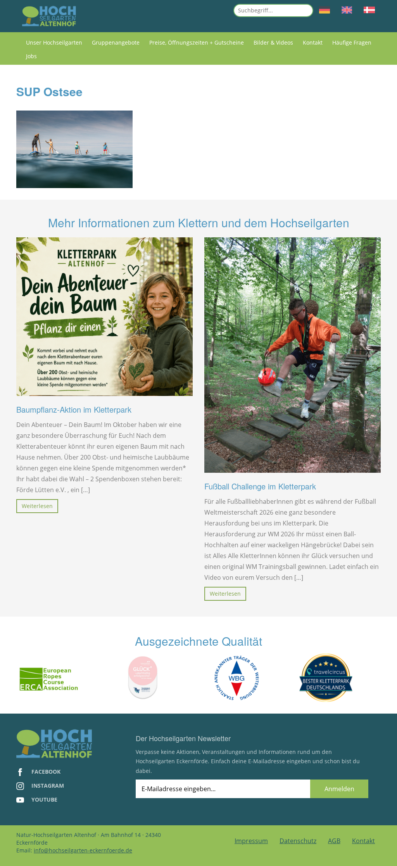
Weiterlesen (37, 506)
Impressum (251, 841)
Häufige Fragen (351, 42)
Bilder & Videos (273, 42)
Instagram (47, 785)
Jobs (31, 56)
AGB (334, 841)
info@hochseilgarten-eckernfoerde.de (83, 850)
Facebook (45, 771)
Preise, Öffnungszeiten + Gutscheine (196, 42)
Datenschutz (298, 841)
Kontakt (313, 42)
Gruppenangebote (116, 42)
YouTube (43, 799)
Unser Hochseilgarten (54, 42)
